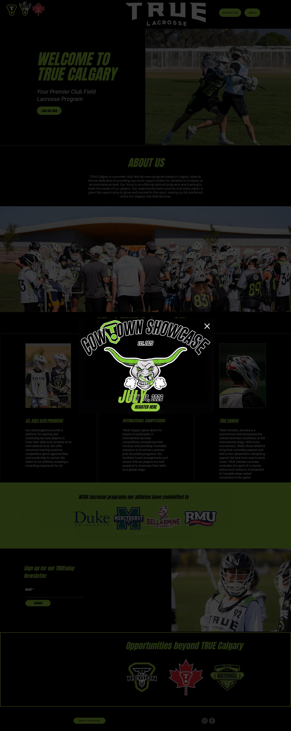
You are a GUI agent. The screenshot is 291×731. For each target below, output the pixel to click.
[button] (207, 326)
